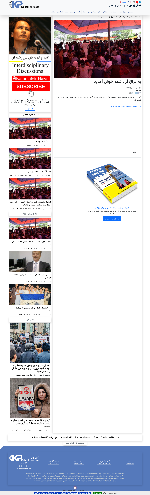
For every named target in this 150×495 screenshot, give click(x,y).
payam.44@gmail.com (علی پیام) (22, 175)
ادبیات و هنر (92, 12)
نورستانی (63, 437)
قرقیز (70, 437)
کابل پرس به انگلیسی (104, 463)
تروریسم (72, 12)
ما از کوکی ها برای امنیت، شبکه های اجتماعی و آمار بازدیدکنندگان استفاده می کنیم (63, 493)
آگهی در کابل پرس (104, 461)
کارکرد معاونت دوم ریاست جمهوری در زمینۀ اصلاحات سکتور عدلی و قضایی (30, 203)
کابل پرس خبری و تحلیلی (26, 314)
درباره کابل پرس (53, 461)
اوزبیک (95, 437)
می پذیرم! (97, 493)
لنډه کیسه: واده (43, 142)
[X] (130, 93)
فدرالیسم (60, 12)
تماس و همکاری (53, 463)
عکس (79, 12)
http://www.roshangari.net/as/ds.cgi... (125, 106)
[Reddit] (132, 93)
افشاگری (104, 12)
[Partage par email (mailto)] (140, 93)
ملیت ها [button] (113, 12)
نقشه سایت (130, 463)
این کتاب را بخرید (112, 218)
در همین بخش (30, 114)
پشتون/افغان (47, 437)
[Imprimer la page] (134, 93)
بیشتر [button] (53, 12)
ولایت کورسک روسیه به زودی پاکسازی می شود (31, 243)
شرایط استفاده (79, 463)
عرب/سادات (36, 437)
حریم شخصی (78, 461)
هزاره (108, 437)
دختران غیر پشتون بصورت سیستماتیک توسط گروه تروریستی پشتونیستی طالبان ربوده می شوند (30, 368)
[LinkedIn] (136, 93)
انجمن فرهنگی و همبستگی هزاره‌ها (21, 430)
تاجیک (102, 437)
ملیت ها (115, 437)
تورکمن (88, 437)
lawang (30, 145)
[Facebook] (138, 93)
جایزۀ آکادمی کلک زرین (39, 172)
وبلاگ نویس (121, 17)
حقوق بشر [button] (122, 12)
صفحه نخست (136, 17)
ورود (129, 461)
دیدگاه (84, 12)
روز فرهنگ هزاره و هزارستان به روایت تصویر (33, 309)
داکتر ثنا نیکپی (28, 248)
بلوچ (56, 437)
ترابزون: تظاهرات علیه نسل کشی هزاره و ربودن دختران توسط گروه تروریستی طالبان (30, 423)
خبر (99, 12)
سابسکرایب (30, 108)
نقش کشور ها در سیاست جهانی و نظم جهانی (32, 276)
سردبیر (130, 12)
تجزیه (66, 12)
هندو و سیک (79, 437)
